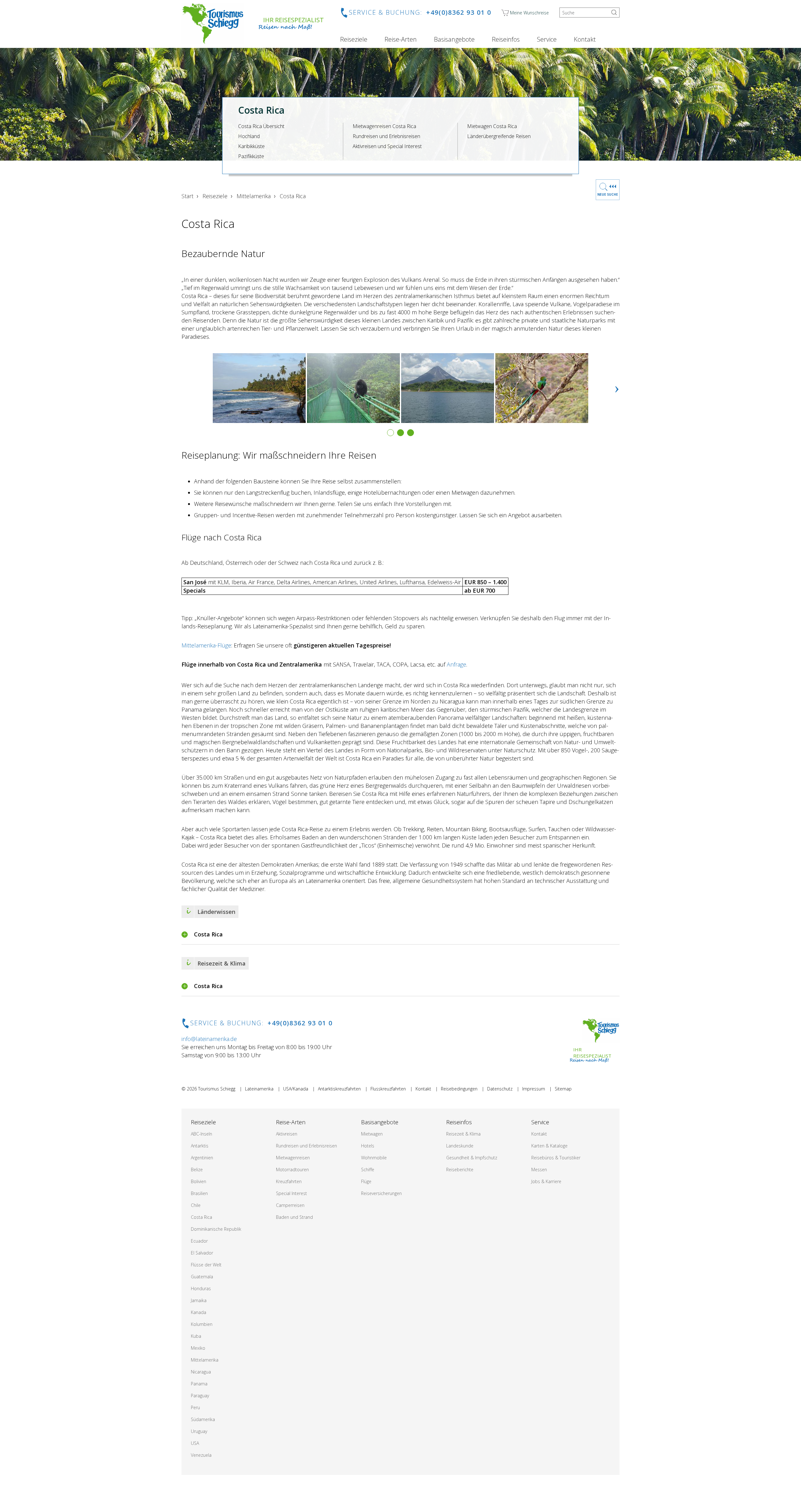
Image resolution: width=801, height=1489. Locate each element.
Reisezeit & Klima (463, 1134)
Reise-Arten (401, 39)
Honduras (201, 1288)
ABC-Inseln (201, 1134)
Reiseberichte (459, 1169)
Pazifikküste (251, 156)
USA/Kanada (295, 1089)
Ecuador (199, 1241)
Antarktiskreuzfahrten (339, 1089)
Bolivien (198, 1181)
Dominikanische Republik (216, 1229)
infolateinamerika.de (209, 1039)
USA (195, 1443)
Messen (539, 1169)
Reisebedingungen (459, 1089)
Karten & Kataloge (549, 1146)
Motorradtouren (292, 1169)
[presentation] (617, 388)
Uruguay (199, 1431)
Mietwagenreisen (293, 1158)
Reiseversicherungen (381, 1193)
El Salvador (202, 1253)
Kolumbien (201, 1324)
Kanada (198, 1312)
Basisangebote (454, 39)
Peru (195, 1407)
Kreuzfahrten (289, 1181)
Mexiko (198, 1348)
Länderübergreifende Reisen (499, 136)
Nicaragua (201, 1372)
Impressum (533, 1089)
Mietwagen (372, 1134)
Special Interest (291, 1193)
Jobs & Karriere (546, 1181)
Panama (199, 1384)
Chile (196, 1205)
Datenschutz (500, 1089)
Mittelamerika (254, 196)
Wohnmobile (374, 1158)
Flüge (366, 1181)
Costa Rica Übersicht (261, 126)
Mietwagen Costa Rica (492, 126)
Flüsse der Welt (206, 1265)
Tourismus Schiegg (216, 1089)
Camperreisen (290, 1205)
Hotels (367, 1146)
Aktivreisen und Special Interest (387, 146)
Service (547, 39)
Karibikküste (251, 146)
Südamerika (203, 1419)
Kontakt (585, 39)
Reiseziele (353, 39)
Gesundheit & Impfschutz (471, 1158)
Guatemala (202, 1277)
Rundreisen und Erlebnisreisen (386, 136)
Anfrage (456, 664)
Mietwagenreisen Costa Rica (384, 126)
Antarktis (199, 1146)
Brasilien (199, 1193)
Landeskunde (459, 1146)
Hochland (249, 136)
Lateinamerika (259, 1089)
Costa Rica (201, 1217)
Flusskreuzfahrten (388, 1089)
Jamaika (199, 1300)
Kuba (196, 1336)
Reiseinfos (506, 39)
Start (187, 196)
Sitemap (563, 1089)
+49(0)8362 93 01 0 (458, 12)
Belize (197, 1169)
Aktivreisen (286, 1134)
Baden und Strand (294, 1217)
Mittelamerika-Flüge (206, 645)
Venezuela (201, 1455)
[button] (390, 432)
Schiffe (367, 1169)
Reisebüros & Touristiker (555, 1158)
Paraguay (200, 1396)
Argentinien (202, 1158)
